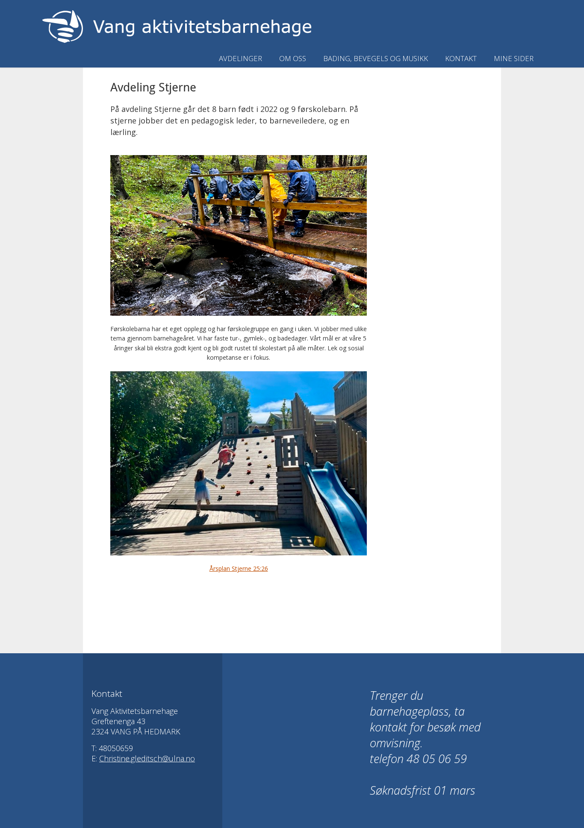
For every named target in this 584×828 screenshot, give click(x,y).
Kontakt (461, 58)
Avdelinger (240, 58)
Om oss (292, 58)
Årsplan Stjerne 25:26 (238, 568)
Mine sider (514, 58)
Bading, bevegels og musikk (375, 58)
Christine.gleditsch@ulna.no (147, 758)
